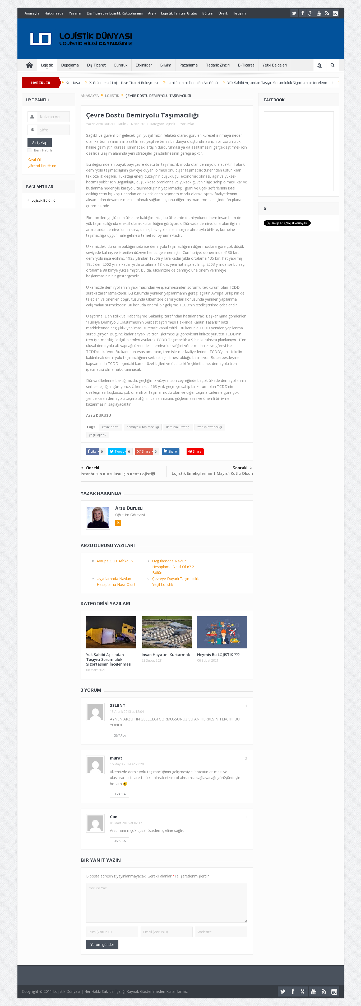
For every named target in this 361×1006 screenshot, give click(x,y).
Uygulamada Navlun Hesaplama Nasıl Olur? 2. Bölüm (173, 566)
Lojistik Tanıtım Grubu (179, 13)
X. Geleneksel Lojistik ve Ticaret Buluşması (123, 82)
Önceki (92, 468)
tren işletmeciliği (209, 427)
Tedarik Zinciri (218, 65)
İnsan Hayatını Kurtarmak (166, 654)
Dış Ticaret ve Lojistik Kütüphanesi (115, 13)
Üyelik (223, 13)
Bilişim (165, 65)
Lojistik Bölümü (43, 200)
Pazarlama (188, 65)
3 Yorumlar (186, 124)
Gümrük (120, 65)
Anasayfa (32, 13)
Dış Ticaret (96, 65)
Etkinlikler (144, 65)
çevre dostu (110, 427)
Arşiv (152, 13)
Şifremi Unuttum (41, 166)
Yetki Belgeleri (274, 65)
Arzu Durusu (105, 124)
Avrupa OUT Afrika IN (115, 560)
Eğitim (207, 13)
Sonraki (240, 468)
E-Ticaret (246, 65)
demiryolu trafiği (178, 427)
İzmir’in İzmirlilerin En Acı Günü (193, 82)
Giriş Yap (40, 142)
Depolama (70, 65)
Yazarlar (75, 13)
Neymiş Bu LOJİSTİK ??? (218, 654)
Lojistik (47, 65)
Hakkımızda (54, 13)
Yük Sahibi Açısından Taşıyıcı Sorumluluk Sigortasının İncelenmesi (280, 82)
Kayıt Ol (34, 160)
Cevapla (119, 735)
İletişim (239, 13)
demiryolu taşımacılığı (143, 427)
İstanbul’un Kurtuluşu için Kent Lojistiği (118, 473)
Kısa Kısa (73, 82)
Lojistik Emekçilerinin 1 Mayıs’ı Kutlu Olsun (212, 473)
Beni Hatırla (43, 150)
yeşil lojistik (97, 435)
